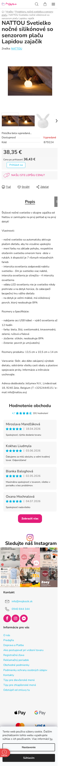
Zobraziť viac (30, 518)
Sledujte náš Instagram (31, 543)
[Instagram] (15, 618)
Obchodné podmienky (16, 665)
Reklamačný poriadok (16, 660)
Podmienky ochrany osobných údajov (25, 670)
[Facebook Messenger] (24, 618)
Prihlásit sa (16, 165)
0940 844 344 (21, 609)
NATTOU (16, 48)
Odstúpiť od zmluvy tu (16, 690)
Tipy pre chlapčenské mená (19, 685)
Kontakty (8, 675)
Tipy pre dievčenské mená (18, 680)
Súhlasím (28, 758)
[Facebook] (7, 618)
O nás (6, 635)
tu (51, 739)
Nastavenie (29, 747)
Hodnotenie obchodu (30, 406)
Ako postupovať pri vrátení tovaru (23, 650)
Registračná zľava (13, 655)
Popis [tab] (30, 201)
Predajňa (8, 640)
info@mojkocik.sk (22, 601)
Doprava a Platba (13, 645)
